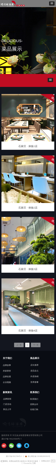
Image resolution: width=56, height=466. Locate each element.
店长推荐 (34, 365)
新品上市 (7, 409)
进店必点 (34, 371)
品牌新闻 (7, 399)
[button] (52, 3)
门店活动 (7, 404)
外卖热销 (34, 376)
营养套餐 (34, 382)
